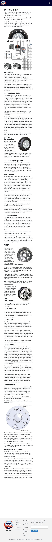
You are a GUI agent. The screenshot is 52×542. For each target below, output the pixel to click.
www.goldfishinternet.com (37, 539)
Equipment (17, 527)
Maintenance (18, 529)
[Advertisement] (18, 489)
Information (17, 524)
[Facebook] (7, 530)
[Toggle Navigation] (49, 3)
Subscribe (34, 530)
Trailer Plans (26, 520)
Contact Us (25, 527)
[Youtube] (10, 530)
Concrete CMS (24, 539)
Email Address (34, 524)
